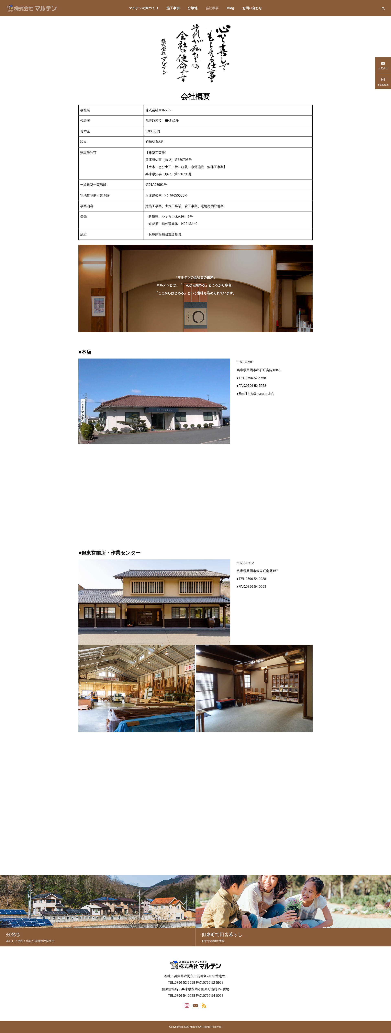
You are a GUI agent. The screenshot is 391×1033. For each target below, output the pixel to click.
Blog (230, 8)
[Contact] (195, 1005)
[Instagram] (187, 1005)
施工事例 (173, 8)
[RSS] (204, 1005)
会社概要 (212, 8)
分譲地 (193, 8)
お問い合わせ (252, 8)
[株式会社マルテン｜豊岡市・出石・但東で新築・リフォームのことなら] (31, 8)
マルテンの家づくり (143, 8)
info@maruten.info (261, 393)
